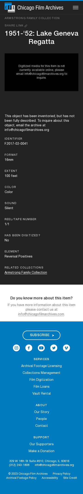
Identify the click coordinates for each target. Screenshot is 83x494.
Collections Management (41, 373)
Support (41, 437)
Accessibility (50, 478)
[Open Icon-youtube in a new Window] (41, 348)
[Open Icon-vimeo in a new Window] (66, 348)
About (41, 405)
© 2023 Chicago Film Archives (27, 474)
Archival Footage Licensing (41, 366)
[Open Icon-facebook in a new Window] (28, 348)
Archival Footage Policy (21, 478)
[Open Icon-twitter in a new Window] (53, 348)
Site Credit (70, 478)
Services (42, 359)
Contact (41, 426)
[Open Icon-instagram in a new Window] (16, 348)
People (41, 419)
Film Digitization (41, 379)
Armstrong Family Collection (32, 18)
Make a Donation (41, 451)
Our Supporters (42, 444)
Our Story (41, 412)
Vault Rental (42, 393)
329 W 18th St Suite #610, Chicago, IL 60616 (39, 461)
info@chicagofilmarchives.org (54, 465)
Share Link (14, 25)
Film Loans (42, 386)
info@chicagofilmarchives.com (41, 314)
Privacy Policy (61, 474)
